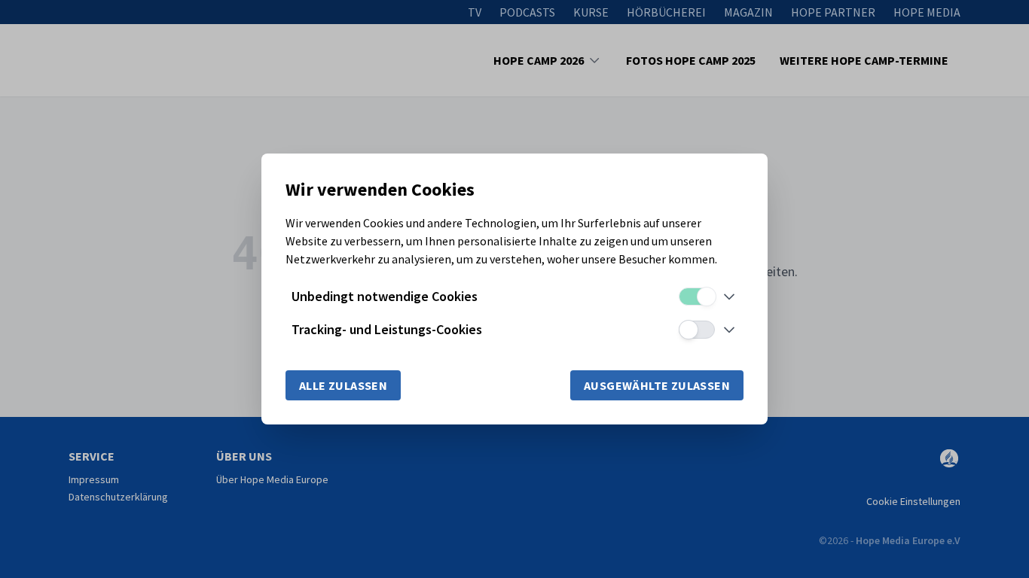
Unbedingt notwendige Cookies (385, 296)
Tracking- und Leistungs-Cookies (387, 329)
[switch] (697, 296)
